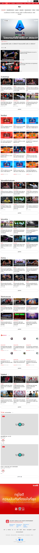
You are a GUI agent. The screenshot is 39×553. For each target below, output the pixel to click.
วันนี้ (4, 529)
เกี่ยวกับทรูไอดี (8, 535)
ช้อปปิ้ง (21, 529)
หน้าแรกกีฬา (3, 10)
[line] (17, 540)
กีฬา (6, 3)
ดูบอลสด (16, 10)
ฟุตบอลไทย (21, 10)
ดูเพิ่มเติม (19, 109)
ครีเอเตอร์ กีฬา (3, 345)
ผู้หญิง (33, 3)
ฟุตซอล (27, 100)
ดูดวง (37, 3)
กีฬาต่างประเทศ (6, 297)
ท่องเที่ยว (29, 3)
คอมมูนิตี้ (34, 529)
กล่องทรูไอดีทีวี (29, 529)
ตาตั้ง (17, 529)
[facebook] (19, 540)
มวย (1, 86)
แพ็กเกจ (24, 529)
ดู (6, 529)
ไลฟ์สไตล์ (4, 374)
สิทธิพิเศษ (9, 529)
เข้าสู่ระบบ (35, 1)
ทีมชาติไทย (15, 204)
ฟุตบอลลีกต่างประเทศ (10, 10)
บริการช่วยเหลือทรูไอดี (19, 532)
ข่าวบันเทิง (13, 3)
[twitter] (22, 540)
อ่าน (2, 3)
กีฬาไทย (33, 10)
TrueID (3, 1)
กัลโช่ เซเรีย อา (3, 100)
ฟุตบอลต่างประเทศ (28, 10)
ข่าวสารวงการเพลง (19, 3)
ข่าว (9, 3)
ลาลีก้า (27, 86)
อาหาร (25, 3)
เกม (15, 529)
